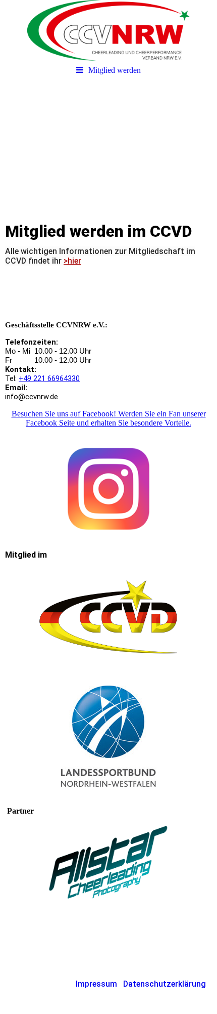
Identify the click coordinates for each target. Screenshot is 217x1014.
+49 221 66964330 (49, 378)
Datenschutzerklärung (164, 984)
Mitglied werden (114, 70)
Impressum (96, 984)
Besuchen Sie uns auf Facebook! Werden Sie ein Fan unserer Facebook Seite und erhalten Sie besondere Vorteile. (109, 418)
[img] (108, 30)
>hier (72, 261)
